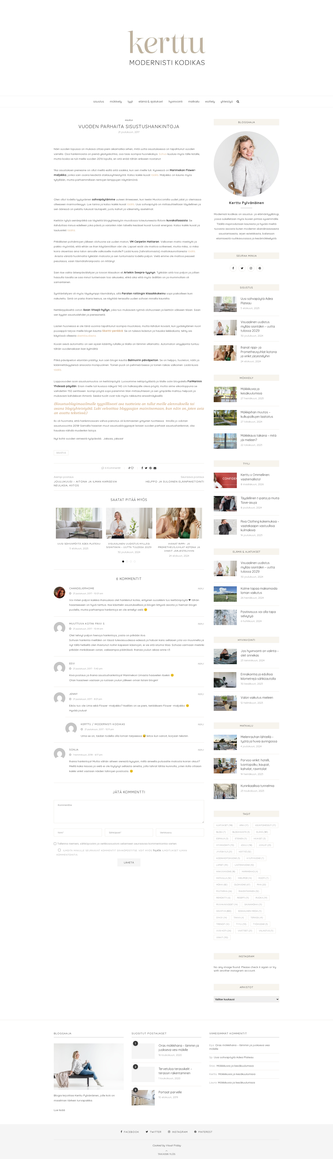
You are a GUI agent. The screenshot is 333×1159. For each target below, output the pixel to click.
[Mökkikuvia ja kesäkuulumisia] (225, 394)
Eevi (72, 663)
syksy (221, 917)
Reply (201, 589)
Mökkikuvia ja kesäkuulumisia (251, 391)
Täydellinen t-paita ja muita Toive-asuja (260, 500)
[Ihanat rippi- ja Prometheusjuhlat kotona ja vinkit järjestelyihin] (179, 523)
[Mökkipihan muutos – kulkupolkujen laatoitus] (225, 417)
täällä (154, 175)
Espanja (222, 838)
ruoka (261, 897)
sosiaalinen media (250, 911)
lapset (222, 865)
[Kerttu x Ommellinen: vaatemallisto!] (225, 480)
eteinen (241, 838)
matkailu (193, 101)
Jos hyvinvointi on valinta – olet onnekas (260, 653)
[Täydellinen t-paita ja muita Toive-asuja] (225, 503)
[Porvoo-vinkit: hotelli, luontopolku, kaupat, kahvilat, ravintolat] (225, 765)
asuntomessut (265, 825)
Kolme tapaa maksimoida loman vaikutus (259, 591)
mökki (221, 884)
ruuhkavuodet (227, 904)
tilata (157, 850)
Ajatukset (224, 825)
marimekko (250, 871)
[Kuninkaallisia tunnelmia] (225, 791)
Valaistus (266, 930)
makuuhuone (225, 871)
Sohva (163, 154)
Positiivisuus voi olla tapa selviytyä (258, 614)
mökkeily (116, 101)
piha (261, 884)
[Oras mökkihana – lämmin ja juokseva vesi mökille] (143, 1051)
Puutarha (224, 891)
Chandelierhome (81, 588)
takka (239, 917)
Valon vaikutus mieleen (257, 697)
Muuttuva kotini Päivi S (87, 623)
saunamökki (253, 904)
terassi (257, 917)
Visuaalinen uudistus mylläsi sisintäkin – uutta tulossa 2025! (258, 326)
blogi (221, 832)
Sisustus (61, 452)
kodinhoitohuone (228, 858)
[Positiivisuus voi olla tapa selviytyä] (225, 617)
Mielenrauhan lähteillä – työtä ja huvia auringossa (259, 739)
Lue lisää (59, 1110)
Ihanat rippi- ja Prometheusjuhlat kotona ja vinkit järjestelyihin (179, 547)
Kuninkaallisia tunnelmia (257, 786)
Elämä (262, 832)
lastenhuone (244, 865)
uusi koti (223, 930)
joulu (246, 845)
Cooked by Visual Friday (166, 1145)
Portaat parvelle (170, 1092)
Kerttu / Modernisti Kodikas (103, 724)
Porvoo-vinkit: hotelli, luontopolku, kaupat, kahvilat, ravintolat (255, 764)
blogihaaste (241, 832)
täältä (71, 230)
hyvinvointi (175, 101)
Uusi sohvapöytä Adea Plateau (79, 543)
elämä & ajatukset (151, 101)
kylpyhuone (255, 858)
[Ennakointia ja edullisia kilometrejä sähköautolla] (225, 679)
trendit (222, 924)
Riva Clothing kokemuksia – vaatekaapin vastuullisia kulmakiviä (260, 525)
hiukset (260, 838)
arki (243, 825)
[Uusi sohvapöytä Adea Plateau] (79, 523)
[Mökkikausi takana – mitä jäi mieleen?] (225, 441)
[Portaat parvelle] (143, 1097)
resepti (243, 897)
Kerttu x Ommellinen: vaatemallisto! (255, 477)
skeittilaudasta (86, 335)
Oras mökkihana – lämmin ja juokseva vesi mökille (179, 1048)
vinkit (222, 937)
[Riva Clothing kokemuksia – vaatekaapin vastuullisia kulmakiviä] (225, 527)
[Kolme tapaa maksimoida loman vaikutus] (225, 594)
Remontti (223, 897)
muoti (263, 878)
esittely (210, 101)
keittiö (245, 851)
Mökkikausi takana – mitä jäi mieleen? (258, 438)
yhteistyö (227, 101)
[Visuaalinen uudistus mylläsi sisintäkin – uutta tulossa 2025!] (129, 523)
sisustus (98, 101)
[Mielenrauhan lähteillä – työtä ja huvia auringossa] (225, 742)
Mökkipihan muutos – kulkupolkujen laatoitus (257, 414)
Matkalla (223, 878)
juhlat (265, 845)
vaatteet (245, 930)
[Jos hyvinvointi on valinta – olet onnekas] (225, 656)
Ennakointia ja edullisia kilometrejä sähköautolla (258, 676)
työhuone (260, 924)
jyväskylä (224, 851)
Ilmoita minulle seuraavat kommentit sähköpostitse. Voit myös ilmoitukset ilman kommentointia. (121, 852)
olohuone (242, 884)
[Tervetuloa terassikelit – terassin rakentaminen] (143, 1074)
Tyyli (241, 924)
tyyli (130, 101)
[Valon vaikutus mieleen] (225, 703)
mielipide (245, 878)
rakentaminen (249, 891)
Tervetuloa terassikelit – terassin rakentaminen (175, 1071)
